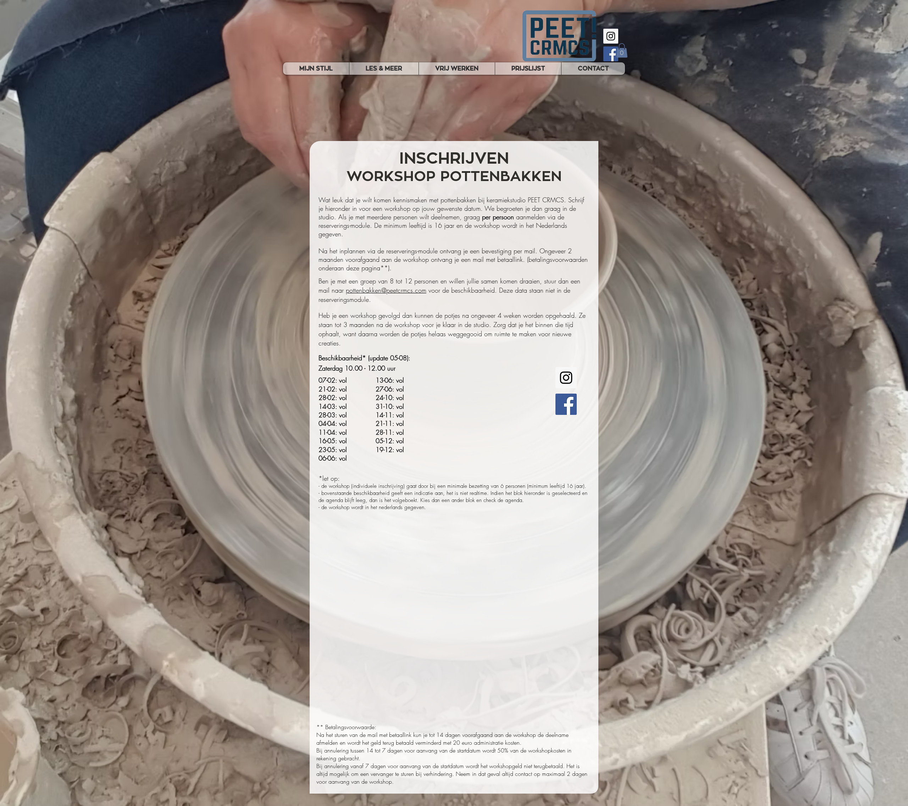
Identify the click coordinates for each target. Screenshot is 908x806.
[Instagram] (610, 36)
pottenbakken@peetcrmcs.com (386, 290)
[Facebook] (610, 53)
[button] (622, 50)
